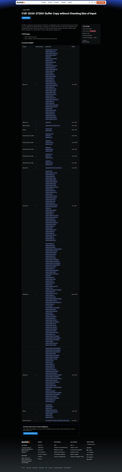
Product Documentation (76, 449)
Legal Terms (28, 467)
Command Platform (26, 447)
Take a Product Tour (27, 459)
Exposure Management (27, 449)
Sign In (72, 445)
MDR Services (25, 450)
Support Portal (74, 447)
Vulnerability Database (59, 454)
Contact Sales (25, 462)
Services (50, 2)
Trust (46, 467)
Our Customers (41, 452)
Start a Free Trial (26, 458)
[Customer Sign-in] (95, 2)
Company (70, 2)
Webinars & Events (58, 449)
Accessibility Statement (58, 467)
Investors (40, 456)
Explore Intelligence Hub (30, 433)
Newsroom (40, 449)
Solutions (24, 452)
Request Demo (101, 2)
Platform (43, 2)
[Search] (89, 2)
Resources (56, 2)
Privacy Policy (35, 467)
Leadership (40, 447)
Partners (63, 2)
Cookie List (50, 467)
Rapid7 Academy (74, 454)
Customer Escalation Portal (77, 456)
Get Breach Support (26, 461)
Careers (40, 459)
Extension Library (74, 452)
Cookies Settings (67, 467)
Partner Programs (42, 454)
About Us (40, 445)
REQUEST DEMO (26, 17)
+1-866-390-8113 (91, 444)
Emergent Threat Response (60, 447)
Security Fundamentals (59, 456)
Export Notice (41, 467)
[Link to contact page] (92, 2)
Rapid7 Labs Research (59, 452)
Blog (55, 445)
